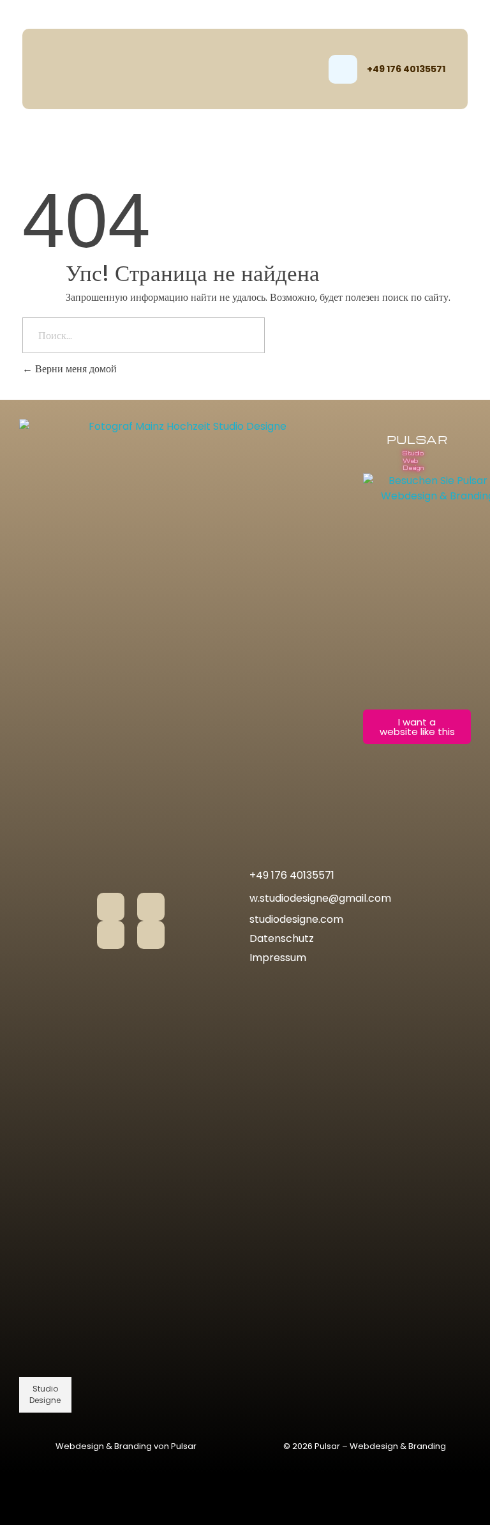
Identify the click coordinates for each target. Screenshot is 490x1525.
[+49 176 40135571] (343, 69)
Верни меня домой (75, 368)
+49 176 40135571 (406, 69)
